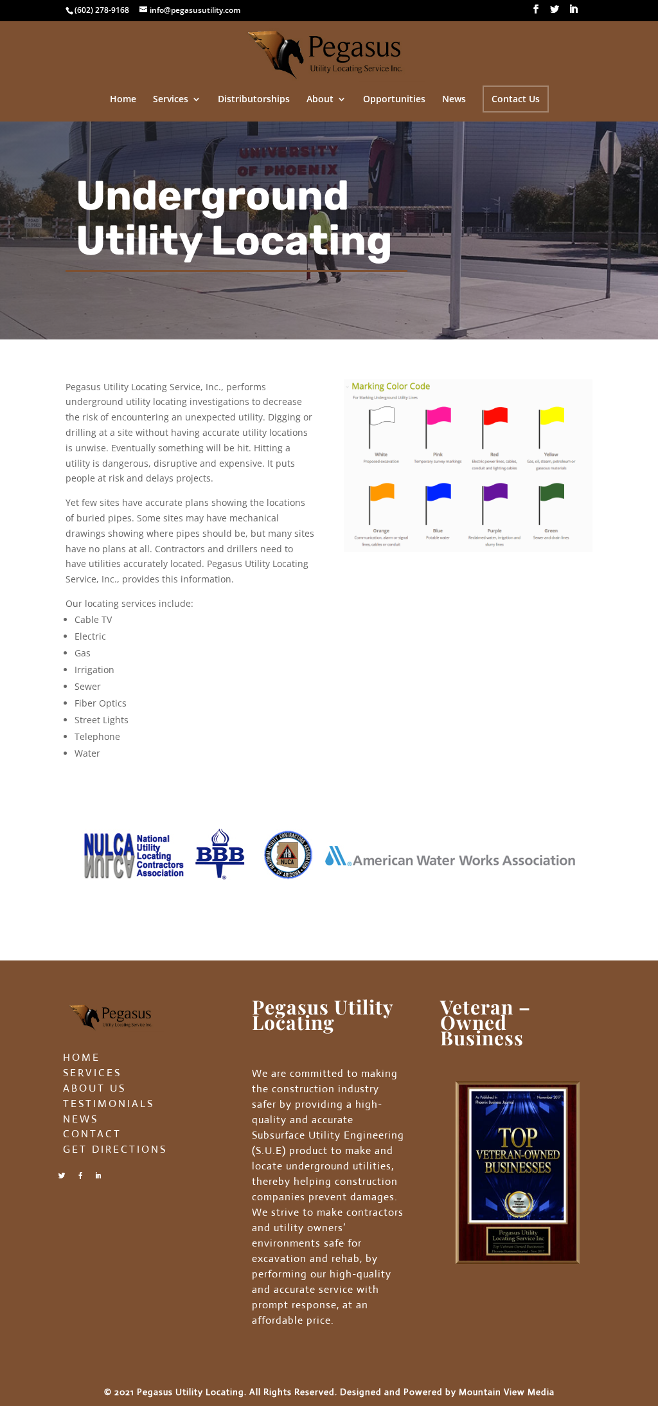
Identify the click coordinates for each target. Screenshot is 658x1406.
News (454, 100)
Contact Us (516, 99)
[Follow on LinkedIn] (98, 1175)
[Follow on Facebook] (80, 1175)
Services (170, 100)
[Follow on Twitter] (61, 1175)
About (320, 100)
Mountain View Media (507, 1392)
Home (123, 100)
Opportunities (394, 100)
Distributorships (254, 100)
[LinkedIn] (573, 13)
